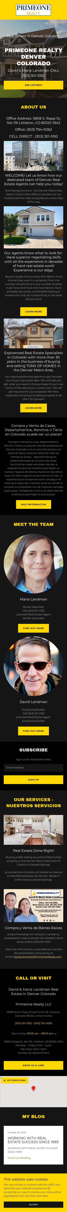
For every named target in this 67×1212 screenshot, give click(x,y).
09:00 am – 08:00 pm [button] (40, 1033)
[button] (55, 1034)
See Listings (33, 85)
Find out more (33, 628)
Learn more (33, 311)
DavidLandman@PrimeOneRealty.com (37, 956)
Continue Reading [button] (19, 1157)
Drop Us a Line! (33, 1065)
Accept (33, 1204)
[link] (33, 9)
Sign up (33, 779)
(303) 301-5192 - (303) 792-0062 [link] (33, 1023)
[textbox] (33, 768)
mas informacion (33, 504)
